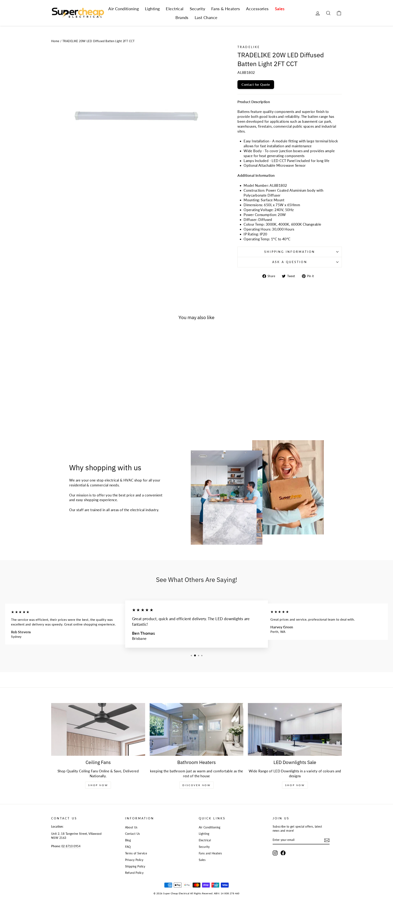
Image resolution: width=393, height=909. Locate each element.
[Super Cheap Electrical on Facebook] (283, 852)
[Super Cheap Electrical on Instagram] (275, 852)
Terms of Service (136, 853)
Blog (128, 840)
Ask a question (289, 262)
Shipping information (289, 251)
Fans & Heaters (225, 8)
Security (197, 8)
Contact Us (132, 833)
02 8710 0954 (70, 846)
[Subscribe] (327, 840)
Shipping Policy (135, 866)
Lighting (152, 8)
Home (55, 41)
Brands (182, 17)
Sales (280, 8)
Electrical (174, 8)
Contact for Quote (256, 84)
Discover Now (196, 785)
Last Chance (206, 17)
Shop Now (98, 785)
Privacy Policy (134, 860)
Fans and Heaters (210, 853)
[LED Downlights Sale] (295, 729)
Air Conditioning (123, 8)
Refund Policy (134, 872)
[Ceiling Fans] (98, 729)
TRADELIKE (248, 47)
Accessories (257, 8)
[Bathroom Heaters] (197, 729)
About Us (131, 827)
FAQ (128, 846)
